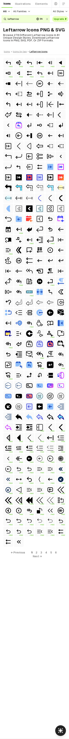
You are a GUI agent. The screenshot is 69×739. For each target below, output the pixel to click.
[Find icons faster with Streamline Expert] (60, 730)
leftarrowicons (39, 51)
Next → (37, 556)
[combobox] (20, 19)
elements (41, 3)
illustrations (23, 3)
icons (7, 3)
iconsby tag (20, 51)
